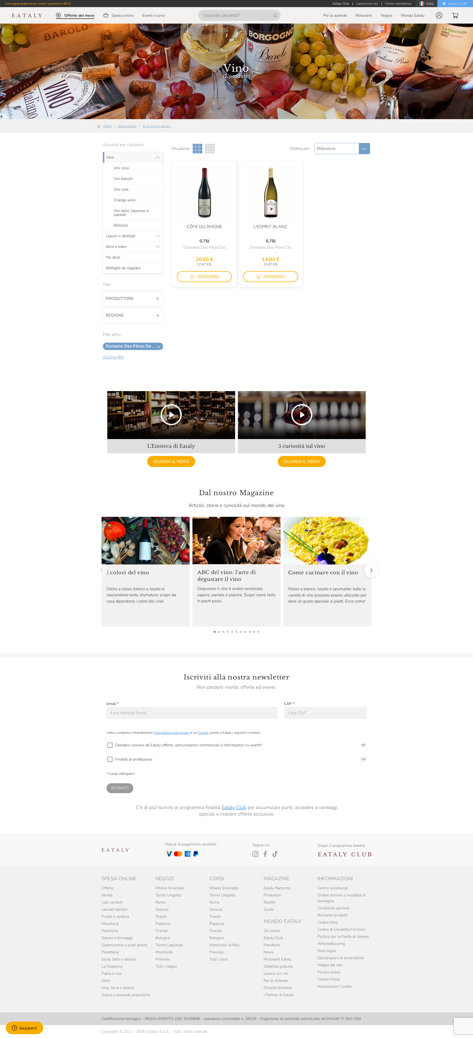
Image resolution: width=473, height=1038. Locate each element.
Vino (110, 157)
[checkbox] (109, 745)
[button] (439, 15)
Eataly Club (234, 807)
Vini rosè (121, 189)
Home (107, 126)
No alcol (113, 257)
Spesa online (127, 126)
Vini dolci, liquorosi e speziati (131, 213)
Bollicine (121, 225)
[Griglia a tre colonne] (197, 148)
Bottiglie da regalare (123, 268)
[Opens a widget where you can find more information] (24, 1028)
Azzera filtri (113, 357)
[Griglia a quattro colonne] (210, 148)
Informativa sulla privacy (172, 732)
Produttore (120, 298)
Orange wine (124, 200)
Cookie (203, 732)
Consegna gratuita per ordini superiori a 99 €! (38, 3)
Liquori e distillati (120, 236)
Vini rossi (121, 168)
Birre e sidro (116, 247)
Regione (115, 315)
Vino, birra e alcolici (157, 126)
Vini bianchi (123, 179)
